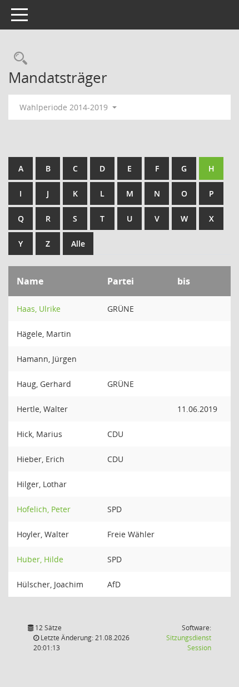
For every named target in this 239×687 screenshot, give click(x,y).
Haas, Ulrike (39, 308)
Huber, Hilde (40, 559)
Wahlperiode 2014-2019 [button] (64, 107)
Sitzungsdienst (188, 642)
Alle (78, 243)
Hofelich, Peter (44, 509)
